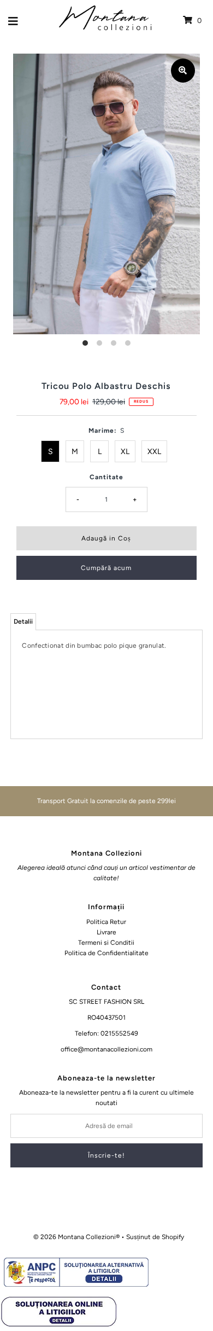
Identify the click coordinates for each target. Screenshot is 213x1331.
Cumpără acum (106, 568)
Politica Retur (106, 922)
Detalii (23, 621)
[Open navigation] (13, 21)
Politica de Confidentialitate (106, 953)
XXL (154, 451)
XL (125, 451)
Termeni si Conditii (106, 942)
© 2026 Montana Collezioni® (76, 1237)
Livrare (106, 932)
